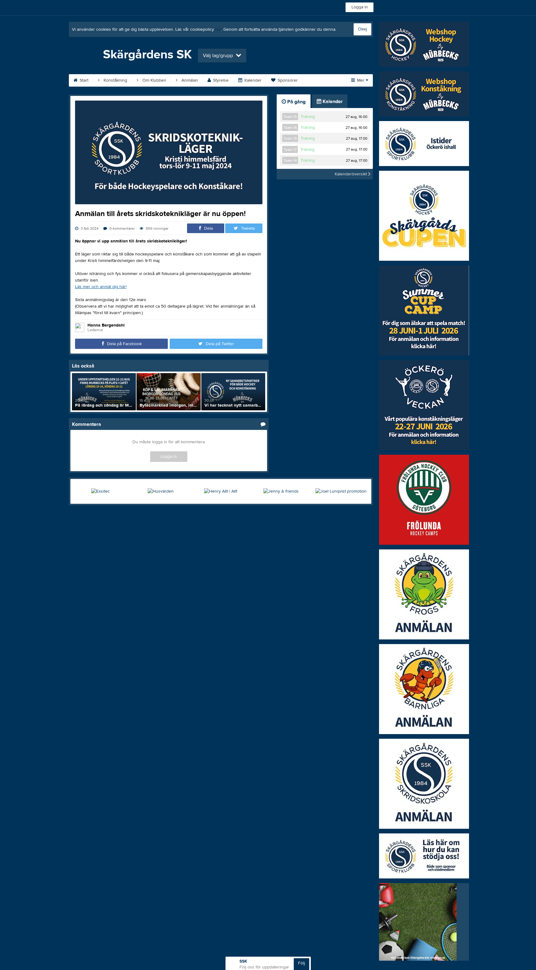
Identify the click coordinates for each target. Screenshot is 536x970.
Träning (308, 117)
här (218, 29)
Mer (361, 80)
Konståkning (114, 80)
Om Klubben (153, 80)
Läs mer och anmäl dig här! (101, 287)
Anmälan (189, 80)
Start (83, 80)
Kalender (252, 80)
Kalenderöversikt (351, 174)
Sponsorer (287, 80)
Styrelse (220, 80)
